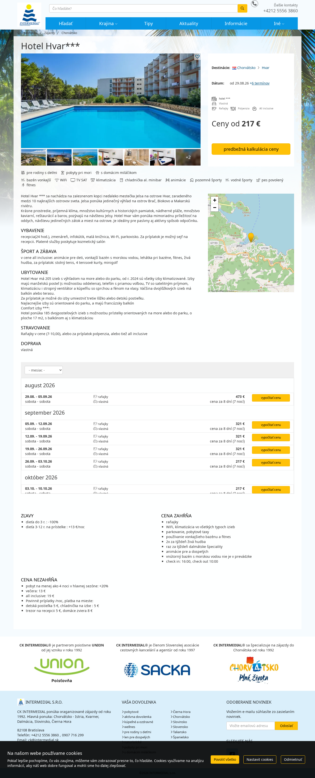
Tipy (148, 23)
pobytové (131, 712)
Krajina (106, 23)
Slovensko (180, 727)
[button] (250, 237)
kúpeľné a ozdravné (138, 722)
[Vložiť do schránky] (197, 56)
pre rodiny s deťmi (137, 732)
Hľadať (66, 23)
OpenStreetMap (217, 290)
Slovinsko (180, 722)
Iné (277, 23)
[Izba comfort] (110, 157)
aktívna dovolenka (137, 716)
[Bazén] (111, 100)
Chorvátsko (245, 67)
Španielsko (181, 737)
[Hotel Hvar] (33, 157)
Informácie (236, 23)
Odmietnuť (293, 759)
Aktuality (188, 23)
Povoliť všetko (225, 759)
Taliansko (180, 732)
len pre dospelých (137, 737)
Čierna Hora (181, 712)
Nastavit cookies (260, 759)
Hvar (265, 67)
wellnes (129, 727)
